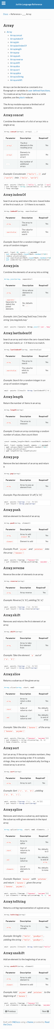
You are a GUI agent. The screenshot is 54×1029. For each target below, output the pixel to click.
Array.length (16, 49)
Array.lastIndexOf (18, 45)
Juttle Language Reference (29, 4)
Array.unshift (16, 80)
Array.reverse (16, 59)
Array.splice (15, 73)
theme (30, 1022)
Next (44, 1011)
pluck (22, 97)
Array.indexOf (16, 39)
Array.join (14, 42)
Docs (5, 14)
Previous (11, 1011)
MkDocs (16, 1022)
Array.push (15, 56)
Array (9, 32)
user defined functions (39, 90)
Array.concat (16, 35)
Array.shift (15, 63)
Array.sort (15, 70)
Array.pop (14, 52)
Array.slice (15, 66)
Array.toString (16, 76)
